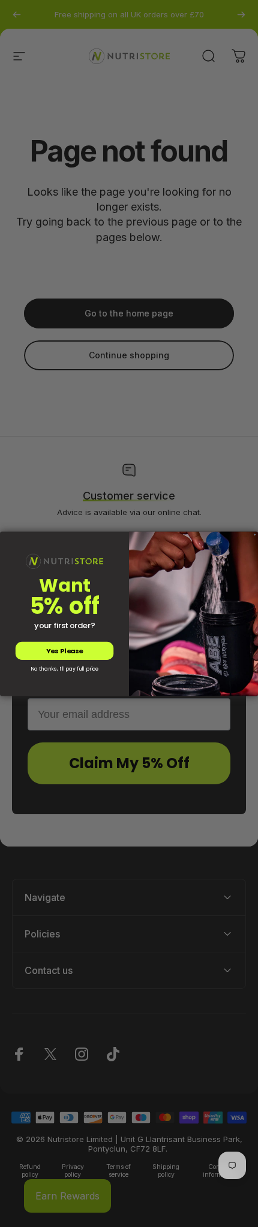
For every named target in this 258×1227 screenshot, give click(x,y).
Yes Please (64, 650)
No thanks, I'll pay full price (65, 669)
